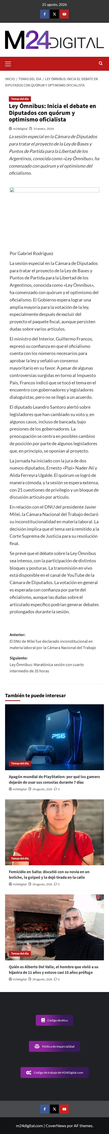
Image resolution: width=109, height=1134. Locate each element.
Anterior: (53, 641)
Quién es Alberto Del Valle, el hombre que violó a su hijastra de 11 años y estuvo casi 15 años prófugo (53, 969)
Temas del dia (20, 99)
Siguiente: (47, 664)
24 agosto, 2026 (42, 789)
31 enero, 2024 (43, 129)
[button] (10, 63)
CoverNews (56, 1125)
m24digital (20, 129)
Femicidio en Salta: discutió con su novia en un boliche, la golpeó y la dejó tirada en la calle (49, 874)
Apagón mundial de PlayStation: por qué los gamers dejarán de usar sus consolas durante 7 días (54, 779)
